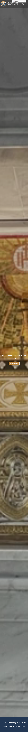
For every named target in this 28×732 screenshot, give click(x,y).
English (17, 1)
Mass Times (14, 363)
